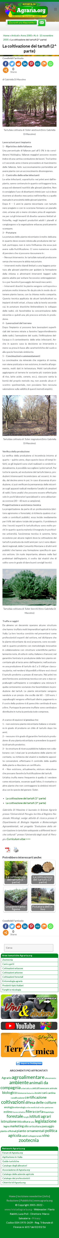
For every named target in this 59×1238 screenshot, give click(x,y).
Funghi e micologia (11, 989)
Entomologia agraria (12, 981)
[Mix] (44, 64)
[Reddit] (18, 64)
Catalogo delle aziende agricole (18, 1174)
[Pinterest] (31, 64)
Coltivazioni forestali (12, 976)
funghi (26, 1117)
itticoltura (23, 1121)
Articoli (15, 35)
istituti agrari (40, 1116)
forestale (15, 1116)
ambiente (19, 1082)
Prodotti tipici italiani (12, 985)
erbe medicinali (32, 1107)
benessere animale (48, 1088)
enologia (9, 1107)
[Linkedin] (25, 64)
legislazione (45, 1121)
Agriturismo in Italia (12, 1157)
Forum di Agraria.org (12, 1152)
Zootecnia (7, 959)
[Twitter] (12, 64)
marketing (17, 1126)
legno (6, 1126)
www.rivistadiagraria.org (18, 1209)
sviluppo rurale (35, 1136)
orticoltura (35, 1126)
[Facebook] (6, 64)
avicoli (35, 1088)
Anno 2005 (26, 35)
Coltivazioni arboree (12, 972)
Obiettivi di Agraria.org (14, 1182)
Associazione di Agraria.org (16, 1169)
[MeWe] (37, 64)
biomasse (22, 1093)
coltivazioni (13, 1102)
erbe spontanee (46, 1107)
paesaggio (48, 1126)
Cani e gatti (8, 964)
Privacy (36, 1218)
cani (44, 1093)
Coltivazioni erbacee (12, 968)
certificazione (36, 1097)
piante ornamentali (31, 1131)
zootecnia (29, 1140)
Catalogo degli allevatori (14, 1165)
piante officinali (8, 1131)
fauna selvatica (19, 1112)
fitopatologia (49, 1112)
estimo (8, 1111)
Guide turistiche (10, 1161)
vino (45, 1135)
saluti (24, 1135)
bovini (38, 1093)
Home (6, 35)
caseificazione (17, 1097)
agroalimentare (28, 1077)
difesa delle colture (40, 1102)
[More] (6, 70)
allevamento (50, 1078)
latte (32, 1122)
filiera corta (34, 1111)
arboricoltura (26, 1088)
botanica (30, 1093)
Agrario (6, 1078)
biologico (9, 1092)
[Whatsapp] (50, 64)
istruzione (9, 1121)
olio (26, 1126)
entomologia (20, 1107)
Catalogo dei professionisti (16, 1178)
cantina (51, 1092)
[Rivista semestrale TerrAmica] (29, 1056)
